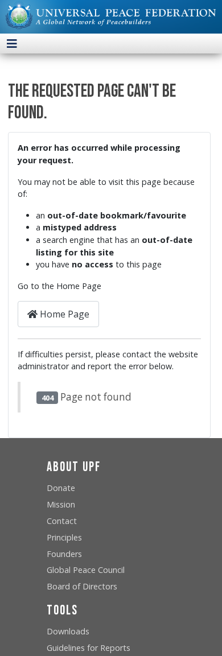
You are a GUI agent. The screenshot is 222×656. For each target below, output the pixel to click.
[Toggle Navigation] (12, 44)
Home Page (63, 314)
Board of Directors (82, 586)
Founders (64, 553)
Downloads (68, 631)
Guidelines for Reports (88, 647)
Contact (62, 520)
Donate (61, 487)
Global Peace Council (86, 569)
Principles (64, 537)
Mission (61, 504)
